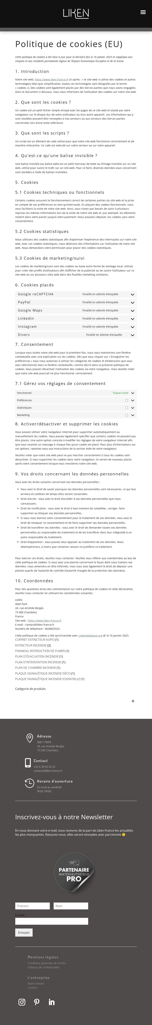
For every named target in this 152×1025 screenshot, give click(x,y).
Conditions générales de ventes (47, 963)
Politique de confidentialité (43, 967)
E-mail (21, 915)
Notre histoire (36, 983)
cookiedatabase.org (90, 635)
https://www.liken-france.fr (51, 79)
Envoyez (24, 933)
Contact (32, 987)
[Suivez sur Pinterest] (36, 1002)
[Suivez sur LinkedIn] (51, 1002)
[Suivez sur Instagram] (22, 1002)
